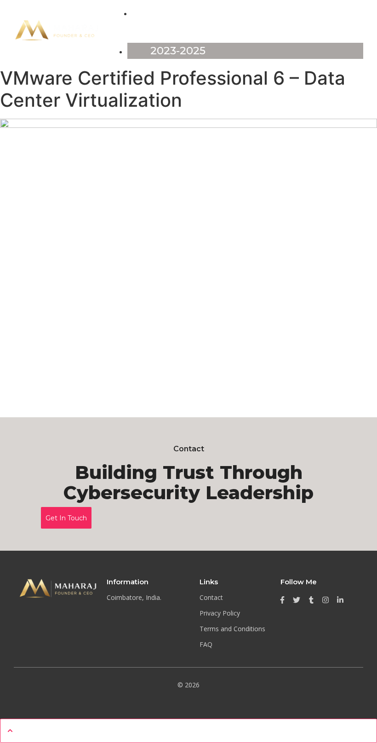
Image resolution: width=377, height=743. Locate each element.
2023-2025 (178, 50)
